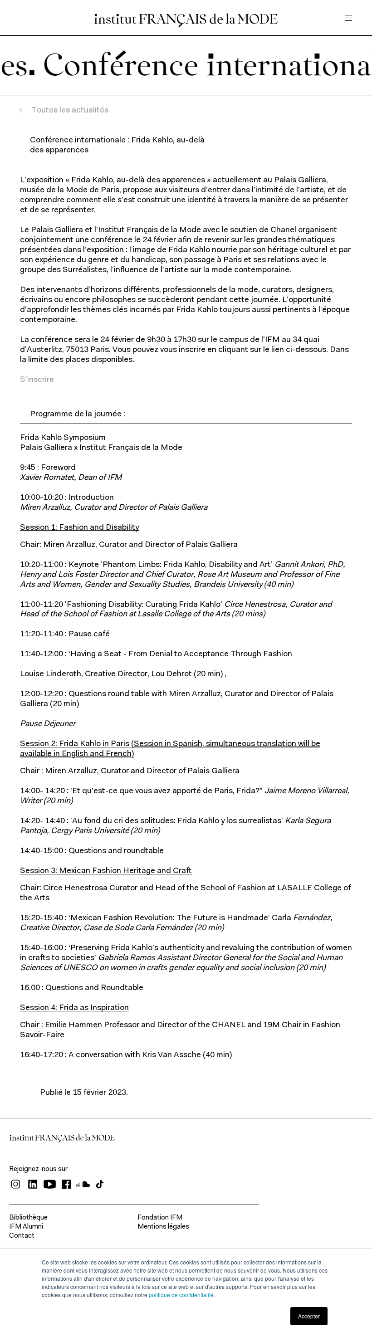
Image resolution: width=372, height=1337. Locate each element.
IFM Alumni (26, 1227)
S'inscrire (37, 380)
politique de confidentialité (181, 1294)
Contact (21, 1236)
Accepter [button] (309, 1316)
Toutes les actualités (69, 111)
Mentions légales (163, 1227)
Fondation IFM (159, 1218)
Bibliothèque (28, 1218)
